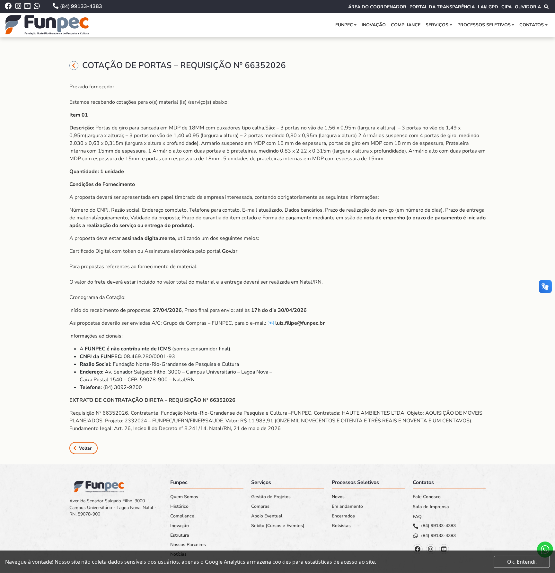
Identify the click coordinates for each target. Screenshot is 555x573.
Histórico (179, 506)
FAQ (417, 517)
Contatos (531, 25)
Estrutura (179, 535)
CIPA (506, 7)
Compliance (405, 25)
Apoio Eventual (266, 516)
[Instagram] (431, 549)
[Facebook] (418, 549)
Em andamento (347, 506)
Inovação (374, 25)
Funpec (344, 25)
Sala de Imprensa (431, 507)
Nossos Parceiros (188, 545)
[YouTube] (444, 549)
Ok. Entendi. (522, 561)
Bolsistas (341, 526)
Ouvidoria (528, 7)
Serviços (437, 25)
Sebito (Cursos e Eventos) (277, 526)
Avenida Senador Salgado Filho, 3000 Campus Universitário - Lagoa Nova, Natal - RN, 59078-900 (112, 507)
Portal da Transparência (442, 7)
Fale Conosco (427, 497)
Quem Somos (184, 497)
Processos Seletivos (484, 25)
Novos (338, 497)
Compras (260, 506)
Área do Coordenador (377, 7)
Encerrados (343, 516)
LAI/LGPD (488, 7)
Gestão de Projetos (271, 497)
